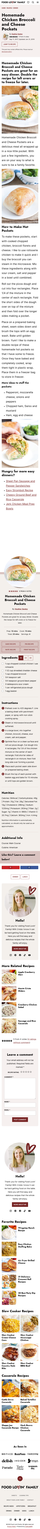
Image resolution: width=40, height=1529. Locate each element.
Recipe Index (9, 1506)
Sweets (14, 1495)
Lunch (25, 877)
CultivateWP (29, 1526)
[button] (9, 591)
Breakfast (32, 1506)
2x (26, 658)
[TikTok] (24, 955)
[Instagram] (10, 955)
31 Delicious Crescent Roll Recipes (24, 1279)
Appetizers (20, 1506)
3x (30, 658)
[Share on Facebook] (29, 867)
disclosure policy (7, 51)
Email (7, 1110)
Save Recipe (10, 644)
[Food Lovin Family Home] (13, 2)
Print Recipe (29, 650)
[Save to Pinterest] (11, 867)
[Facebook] (20, 955)
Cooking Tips (24, 1495)
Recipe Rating (13, 1072)
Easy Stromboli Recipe (19, 490)
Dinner (15, 8)
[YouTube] (29, 955)
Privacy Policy (11, 1526)
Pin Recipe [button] (29, 644)
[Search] (33, 2)
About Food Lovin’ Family (16, 1500)
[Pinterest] (15, 955)
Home (4, 8)
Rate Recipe (10, 650)
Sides (24, 1511)
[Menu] (37, 2)
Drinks (9, 1511)
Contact (30, 1500)
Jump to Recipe (9, 44)
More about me (20, 949)
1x (21, 658)
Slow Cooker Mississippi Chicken (26, 1337)
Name (7, 1102)
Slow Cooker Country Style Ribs (8, 1365)
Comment (8, 1077)
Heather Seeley (17, 34)
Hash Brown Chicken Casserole (26, 1427)
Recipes (9, 8)
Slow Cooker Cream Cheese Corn (9, 1337)
